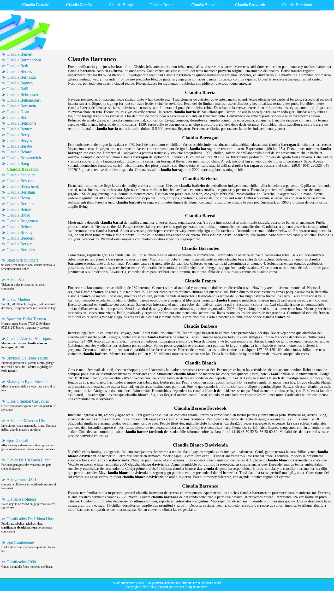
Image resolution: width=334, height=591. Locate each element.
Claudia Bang (18, 163)
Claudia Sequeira (21, 175)
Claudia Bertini (19, 117)
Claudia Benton (19, 129)
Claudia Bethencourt (23, 100)
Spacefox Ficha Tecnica (26, 319)
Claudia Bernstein (21, 106)
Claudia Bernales (21, 249)
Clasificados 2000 (21, 562)
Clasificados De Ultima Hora (30, 519)
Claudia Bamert (19, 54)
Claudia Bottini (162, 5)
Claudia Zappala (204, 5)
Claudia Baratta (19, 146)
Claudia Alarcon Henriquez (29, 338)
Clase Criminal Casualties (28, 401)
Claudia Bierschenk (23, 186)
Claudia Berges (19, 140)
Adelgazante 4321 (22, 479)
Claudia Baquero (20, 238)
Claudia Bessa (18, 198)
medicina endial (211, 583)
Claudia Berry (18, 134)
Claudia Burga (121, 5)
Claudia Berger (19, 244)
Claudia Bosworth (250, 5)
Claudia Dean (18, 111)
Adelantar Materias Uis (26, 421)
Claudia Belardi (19, 152)
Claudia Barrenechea (24, 60)
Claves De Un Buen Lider (28, 460)
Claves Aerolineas (21, 499)
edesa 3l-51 (144, 583)
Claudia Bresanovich (24, 157)
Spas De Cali (17, 440)
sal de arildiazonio (124, 583)
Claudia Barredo (35, 5)
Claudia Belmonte (21, 123)
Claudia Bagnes (20, 83)
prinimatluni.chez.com (170, 587)
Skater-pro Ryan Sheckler (28, 381)
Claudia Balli (17, 88)
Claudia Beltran (19, 226)
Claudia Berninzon (22, 203)
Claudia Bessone (20, 180)
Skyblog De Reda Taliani (27, 358)
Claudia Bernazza (21, 77)
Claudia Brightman (22, 221)
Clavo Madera (18, 299)
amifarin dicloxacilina (166, 583)
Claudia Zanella (79, 5)
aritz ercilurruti (191, 583)
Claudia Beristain (21, 192)
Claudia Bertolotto (297, 5)
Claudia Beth (17, 65)
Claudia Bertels (19, 71)
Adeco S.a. (16, 279)
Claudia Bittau (18, 215)
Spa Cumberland (20, 542)
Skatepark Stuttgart (22, 260)
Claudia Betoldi (19, 209)
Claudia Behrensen (22, 94)
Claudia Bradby (20, 232)
